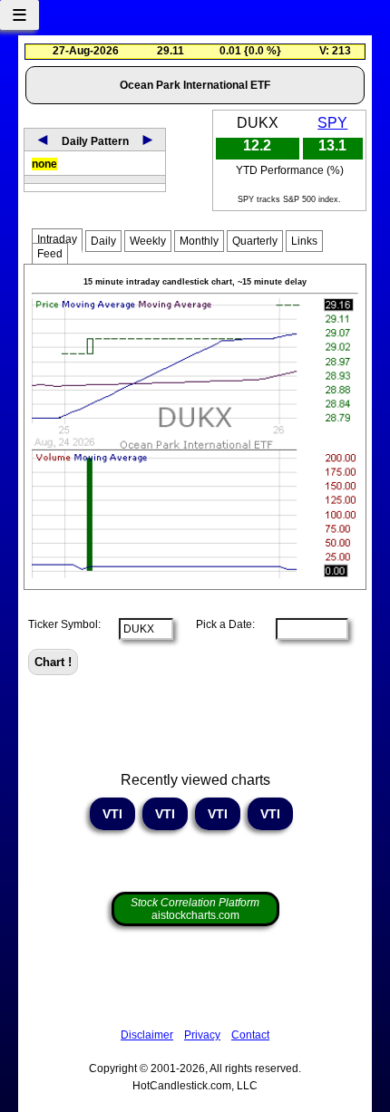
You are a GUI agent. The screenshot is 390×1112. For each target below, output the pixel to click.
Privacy (202, 1035)
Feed (50, 253)
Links (304, 241)
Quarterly (255, 241)
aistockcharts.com (195, 909)
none (44, 164)
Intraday (57, 239)
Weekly (148, 241)
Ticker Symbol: (64, 624)
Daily (103, 241)
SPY (332, 123)
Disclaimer (147, 1035)
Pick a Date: (220, 624)
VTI (112, 814)
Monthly (199, 241)
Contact (250, 1035)
